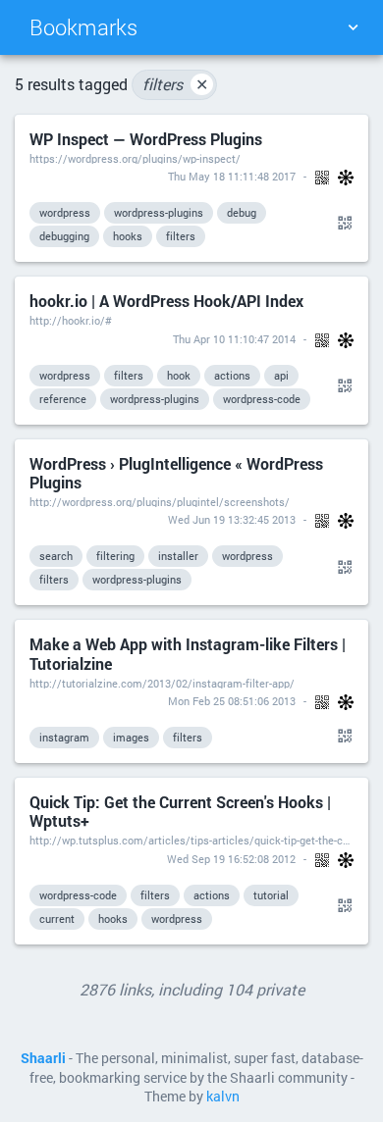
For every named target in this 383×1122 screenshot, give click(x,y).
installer (178, 555)
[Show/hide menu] (352, 27)
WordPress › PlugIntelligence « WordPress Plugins (176, 472)
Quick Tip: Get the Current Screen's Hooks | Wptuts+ (180, 811)
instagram (64, 737)
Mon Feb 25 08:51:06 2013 (232, 700)
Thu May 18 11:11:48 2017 (232, 176)
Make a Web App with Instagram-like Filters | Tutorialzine (187, 653)
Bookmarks (83, 27)
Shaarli (43, 1058)
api (281, 375)
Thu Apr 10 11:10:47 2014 (234, 339)
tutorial (271, 895)
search (56, 555)
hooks (127, 236)
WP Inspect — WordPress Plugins (145, 138)
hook (179, 375)
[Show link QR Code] (342, 223)
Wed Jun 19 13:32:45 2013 (232, 519)
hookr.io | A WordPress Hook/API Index (166, 300)
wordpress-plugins (158, 212)
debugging (64, 236)
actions (232, 375)
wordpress (64, 212)
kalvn (223, 1096)
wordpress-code (262, 398)
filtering (115, 555)
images (131, 737)
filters (175, 84)
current (57, 918)
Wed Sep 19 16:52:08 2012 (231, 858)
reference (62, 398)
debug (241, 212)
